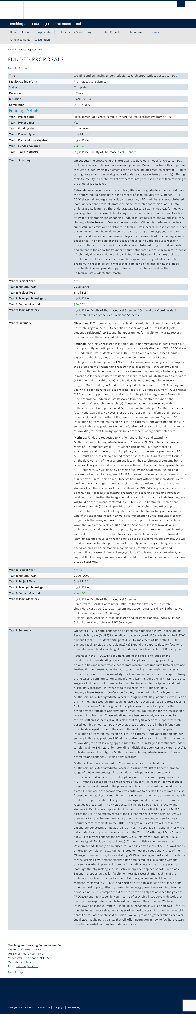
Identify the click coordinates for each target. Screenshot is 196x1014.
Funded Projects (110, 32)
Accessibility (74, 1007)
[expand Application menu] (56, 32)
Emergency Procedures (20, 1007)
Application (45, 32)
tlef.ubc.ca (26, 962)
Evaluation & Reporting (76, 32)
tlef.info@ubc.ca (27, 966)
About (26, 32)
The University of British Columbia (17, 10)
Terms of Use (43, 1007)
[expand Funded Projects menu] (124, 32)
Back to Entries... (19, 68)
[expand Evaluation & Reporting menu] (95, 32)
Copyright (59, 1007)
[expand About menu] (33, 32)
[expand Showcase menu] (145, 32)
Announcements (20, 39)
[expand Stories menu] (162, 32)
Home (13, 32)
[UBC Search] (181, 4)
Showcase (135, 32)
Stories (154, 32)
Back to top (16, 972)
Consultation (42, 39)
